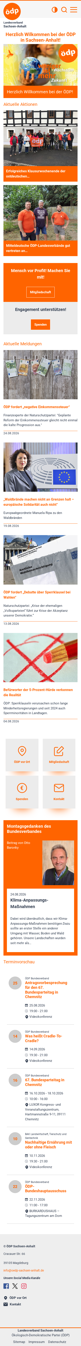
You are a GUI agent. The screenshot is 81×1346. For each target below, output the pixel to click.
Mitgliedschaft (40, 292)
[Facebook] (6, 1286)
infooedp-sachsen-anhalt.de (23, 1270)
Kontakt (15, 1304)
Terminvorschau (19, 961)
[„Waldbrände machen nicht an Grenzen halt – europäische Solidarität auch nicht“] (40, 491)
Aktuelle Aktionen (20, 104)
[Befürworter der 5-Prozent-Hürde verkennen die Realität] (40, 681)
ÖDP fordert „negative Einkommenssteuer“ (36, 407)
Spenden (40, 325)
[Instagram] (24, 1286)
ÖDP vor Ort (18, 1298)
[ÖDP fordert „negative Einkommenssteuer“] (40, 398)
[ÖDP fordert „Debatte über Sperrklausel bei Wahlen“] (40, 583)
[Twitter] (15, 1286)
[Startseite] (12, 11)
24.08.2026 (40, 919)
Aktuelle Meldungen (22, 343)
